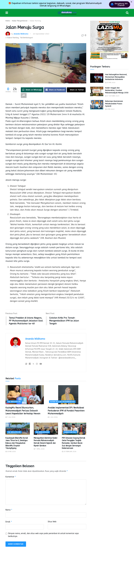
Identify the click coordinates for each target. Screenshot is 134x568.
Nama (8, 510)
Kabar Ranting (35, 21)
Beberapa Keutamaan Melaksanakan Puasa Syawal (114, 103)
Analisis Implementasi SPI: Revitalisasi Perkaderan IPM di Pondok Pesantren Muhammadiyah (66, 410)
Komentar (10, 476)
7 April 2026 (39, 449)
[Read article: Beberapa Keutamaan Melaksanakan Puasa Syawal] (96, 104)
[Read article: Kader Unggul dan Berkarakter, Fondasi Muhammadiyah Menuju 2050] (96, 91)
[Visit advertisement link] (109, 40)
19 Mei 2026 (11, 451)
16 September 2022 (41, 34)
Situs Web (52, 522)
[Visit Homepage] (67, 12)
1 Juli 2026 (53, 417)
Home (7, 21)
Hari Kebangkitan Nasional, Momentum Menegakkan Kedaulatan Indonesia (116, 76)
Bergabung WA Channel (121, 4)
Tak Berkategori (26, 38)
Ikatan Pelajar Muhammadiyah (62, 402)
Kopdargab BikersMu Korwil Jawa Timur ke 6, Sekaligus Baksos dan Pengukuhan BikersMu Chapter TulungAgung (16, 443)
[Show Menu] (6, 13)
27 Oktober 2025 (112, 96)
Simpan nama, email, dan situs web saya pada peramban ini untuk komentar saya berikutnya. (43, 534)
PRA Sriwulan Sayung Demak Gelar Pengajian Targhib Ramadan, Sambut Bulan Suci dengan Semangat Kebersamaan (73, 443)
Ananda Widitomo (21, 34)
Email (8, 521)
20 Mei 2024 (110, 82)
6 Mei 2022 (110, 109)
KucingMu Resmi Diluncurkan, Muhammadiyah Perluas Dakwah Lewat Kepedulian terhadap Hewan (22, 410)
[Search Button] (127, 13)
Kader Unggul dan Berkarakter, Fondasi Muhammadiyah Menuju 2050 (116, 90)
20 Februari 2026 (69, 451)
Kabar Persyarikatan (19, 21)
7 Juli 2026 (11, 417)
